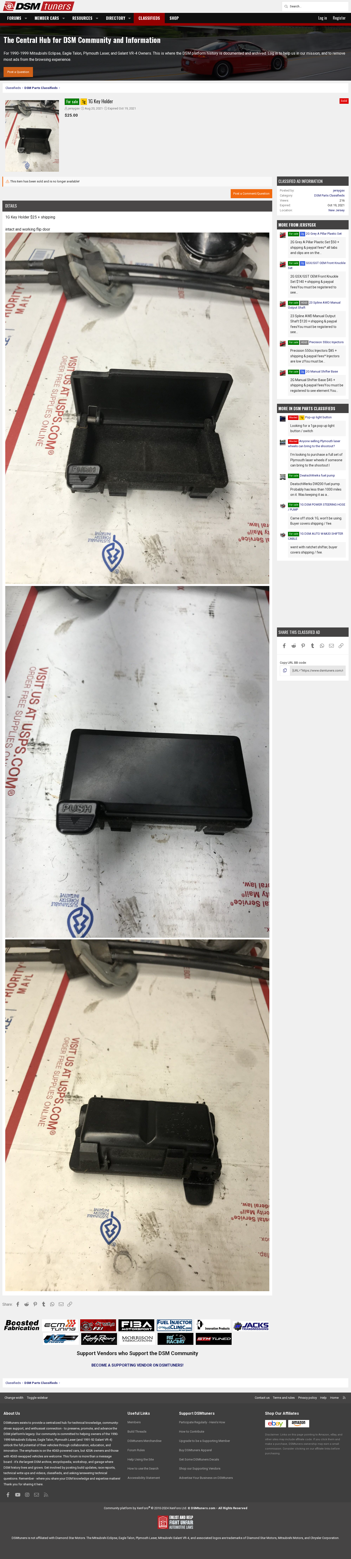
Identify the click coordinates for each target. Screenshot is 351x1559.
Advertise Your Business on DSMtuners (206, 1478)
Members (134, 1422)
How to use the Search (143, 1468)
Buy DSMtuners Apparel (195, 1450)
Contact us (262, 1397)
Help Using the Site (141, 1459)
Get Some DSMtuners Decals (199, 1459)
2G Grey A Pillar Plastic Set (321, 233)
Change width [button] (14, 1397)
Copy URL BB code (293, 662)
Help (323, 1397)
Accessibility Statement (144, 1478)
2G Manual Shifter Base (319, 371)
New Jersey (337, 210)
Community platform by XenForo (145, 1508)
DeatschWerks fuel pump (317, 475)
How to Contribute (191, 1431)
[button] (26, 18)
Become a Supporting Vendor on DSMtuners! (137, 1365)
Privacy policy (307, 1397)
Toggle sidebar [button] (37, 1397)
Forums (14, 18)
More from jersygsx (297, 225)
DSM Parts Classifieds (329, 195)
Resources (82, 18)
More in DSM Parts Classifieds (306, 408)
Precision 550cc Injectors (322, 342)
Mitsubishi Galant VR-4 (173, 1538)
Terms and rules (284, 1397)
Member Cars (47, 18)
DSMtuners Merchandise (144, 1441)
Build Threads (137, 1431)
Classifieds (149, 18)
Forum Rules (136, 1450)
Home (334, 1397)
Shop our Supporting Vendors (199, 1468)
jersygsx (74, 108)
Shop (174, 18)
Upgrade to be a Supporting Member (204, 1441)
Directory (115, 18)
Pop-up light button (315, 417)
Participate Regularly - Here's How (202, 1422)
